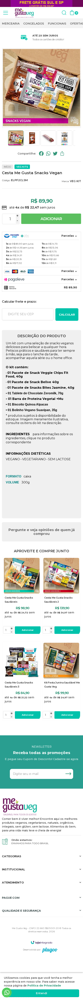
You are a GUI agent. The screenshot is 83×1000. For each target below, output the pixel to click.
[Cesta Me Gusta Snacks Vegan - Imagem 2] (32, 138)
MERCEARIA (10, 23)
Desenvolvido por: (32, 949)
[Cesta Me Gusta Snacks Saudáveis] (22, 596)
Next (76, 138)
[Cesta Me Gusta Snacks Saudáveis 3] (22, 681)
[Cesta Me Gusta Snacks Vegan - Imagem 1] (16, 138)
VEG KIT (75, 181)
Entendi (41, 993)
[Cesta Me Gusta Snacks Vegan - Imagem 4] (64, 138)
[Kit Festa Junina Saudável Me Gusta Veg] (61, 681)
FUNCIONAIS (57, 23)
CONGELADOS (33, 23)
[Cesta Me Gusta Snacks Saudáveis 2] (61, 596)
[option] (10, 23)
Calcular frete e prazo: (19, 301)
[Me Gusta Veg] (25, 13)
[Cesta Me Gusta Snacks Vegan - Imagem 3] (48, 138)
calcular (67, 314)
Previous (6, 138)
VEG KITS (22, 166)
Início (7, 166)
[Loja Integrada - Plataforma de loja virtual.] (41, 942)
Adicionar (51, 218)
